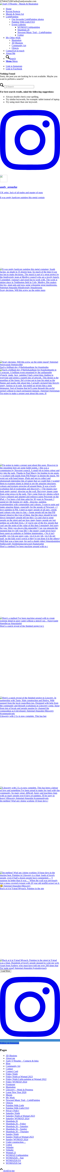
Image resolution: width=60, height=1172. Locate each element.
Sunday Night (12, 1134)
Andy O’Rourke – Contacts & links (22, 1061)
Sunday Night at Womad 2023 (20, 1137)
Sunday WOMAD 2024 (17, 1139)
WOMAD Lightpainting (17, 1155)
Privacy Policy (12, 1110)
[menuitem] (33, 9)
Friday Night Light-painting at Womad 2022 (26, 1079)
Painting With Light (15, 1105)
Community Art (13, 1066)
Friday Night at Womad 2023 (19, 1076)
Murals (9, 1095)
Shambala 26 (12, 1121)
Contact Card (12, 1071)
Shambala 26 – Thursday (17, 1131)
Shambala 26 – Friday (16, 1124)
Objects (9, 1103)
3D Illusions (11, 1055)
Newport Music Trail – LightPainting (23, 1100)
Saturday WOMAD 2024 (17, 1118)
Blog (8, 1063)
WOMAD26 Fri (13, 1160)
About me (10, 1058)
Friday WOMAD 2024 (16, 1082)
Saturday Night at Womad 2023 (20, 1116)
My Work (10, 1097)
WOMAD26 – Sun (15, 1158)
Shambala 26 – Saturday (17, 1126)
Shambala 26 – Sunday (16, 1129)
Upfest (9, 1144)
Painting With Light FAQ (17, 1108)
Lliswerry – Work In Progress (19, 1089)
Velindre (10, 1147)
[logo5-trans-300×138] (19, 4)
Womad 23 (11, 1152)
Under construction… (16, 1142)
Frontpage (10, 1084)
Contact (9, 1068)
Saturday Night (13, 1113)
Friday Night (12, 1074)
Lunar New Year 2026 (16, 1092)
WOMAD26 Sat (13, 1163)
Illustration (11, 1087)
